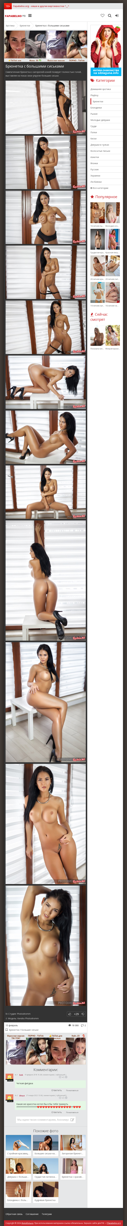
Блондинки (96, 107)
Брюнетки (14, 1029)
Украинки (95, 175)
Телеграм (47, 1214)
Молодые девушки (100, 120)
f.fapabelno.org (114, 1223)
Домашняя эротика (100, 89)
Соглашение (32, 1214)
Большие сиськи (29, 1029)
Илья (22, 1095)
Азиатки (94, 157)
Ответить (56, 1090)
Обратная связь (14, 1214)
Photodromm (24, 1013)
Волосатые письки (100, 150)
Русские (94, 169)
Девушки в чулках (99, 144)
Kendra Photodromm (28, 1018)
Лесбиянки (96, 181)
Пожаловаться (72, 1090)
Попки (93, 132)
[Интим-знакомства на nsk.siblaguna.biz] (106, 75)
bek (21, 1075)
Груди (93, 126)
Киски (93, 138)
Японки (94, 163)
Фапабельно (15, 15)
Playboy (94, 95)
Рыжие (94, 113)
